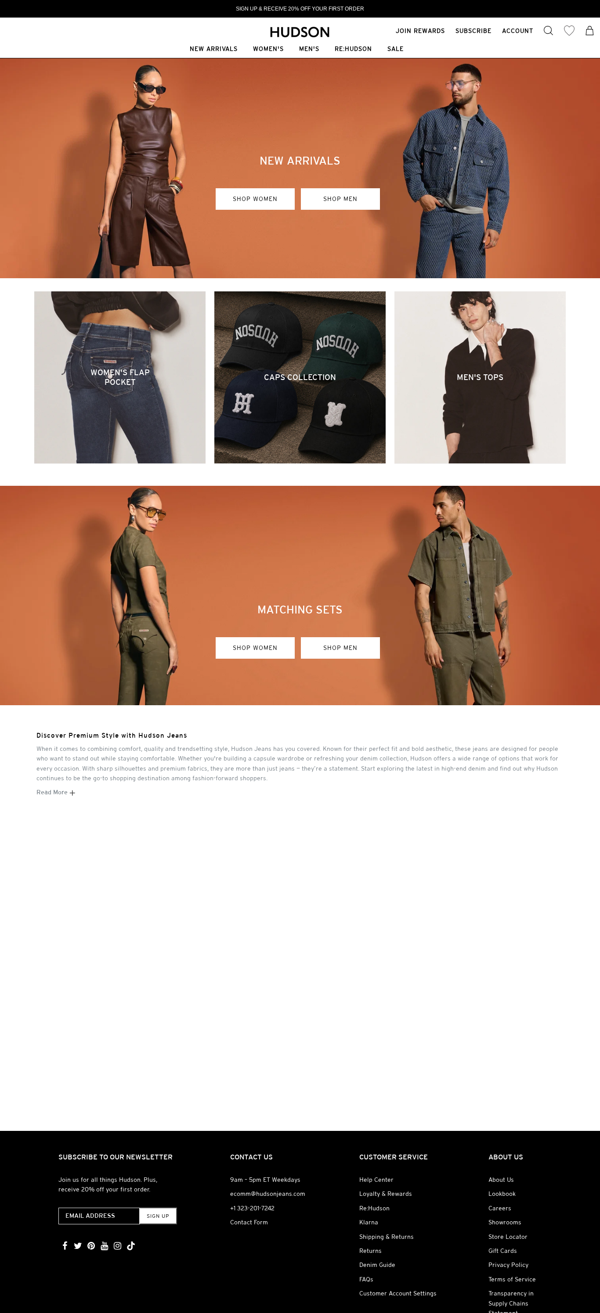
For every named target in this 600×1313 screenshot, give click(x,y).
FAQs (366, 1279)
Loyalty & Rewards (385, 1193)
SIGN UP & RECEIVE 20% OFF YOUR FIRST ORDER (300, 9)
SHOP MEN (340, 198)
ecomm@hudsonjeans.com (267, 1193)
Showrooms (504, 1222)
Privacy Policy (508, 1264)
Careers (499, 1208)
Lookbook (502, 1193)
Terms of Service (512, 1279)
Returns (370, 1250)
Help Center (376, 1179)
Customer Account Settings (398, 1293)
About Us (501, 1179)
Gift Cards (502, 1250)
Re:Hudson (353, 49)
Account (517, 30)
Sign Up (158, 1216)
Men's (309, 49)
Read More (52, 792)
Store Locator (508, 1236)
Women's (268, 49)
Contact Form (249, 1222)
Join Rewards (420, 30)
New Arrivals (214, 49)
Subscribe (473, 30)
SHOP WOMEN (255, 198)
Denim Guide (377, 1264)
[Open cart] (590, 32)
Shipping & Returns (386, 1236)
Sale (395, 49)
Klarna (368, 1222)
